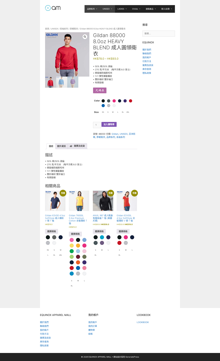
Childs (135, 9)
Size (96, 112)
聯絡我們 (146, 53)
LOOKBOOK (143, 322)
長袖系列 (64, 29)
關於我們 (146, 49)
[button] (85, 36)
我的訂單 (92, 326)
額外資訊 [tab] (61, 146)
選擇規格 (51, 231)
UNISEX (106, 9)
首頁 (47, 29)
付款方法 (146, 61)
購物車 (91, 330)
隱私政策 (146, 73)
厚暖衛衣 (74, 29)
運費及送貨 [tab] (79, 146)
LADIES (121, 9)
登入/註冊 (165, 9)
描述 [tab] (51, 146)
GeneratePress (132, 357)
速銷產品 (149, 9)
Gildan (115, 134)
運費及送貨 (147, 65)
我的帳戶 (146, 57)
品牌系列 (91, 9)
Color (97, 100)
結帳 (90, 334)
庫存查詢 (146, 69)
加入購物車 (109, 124)
